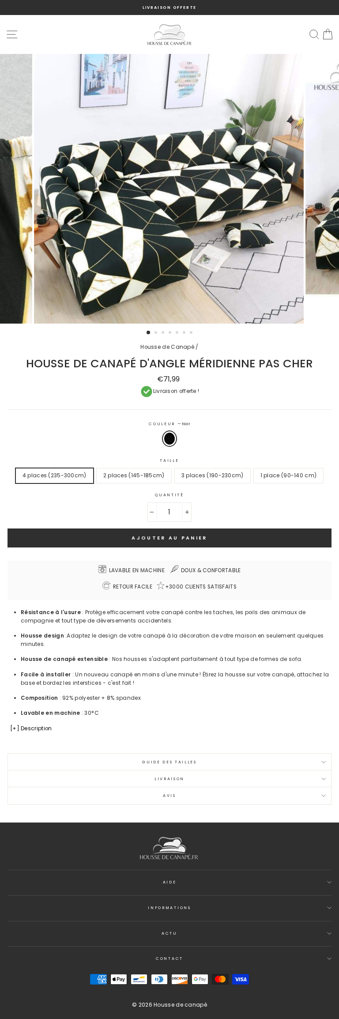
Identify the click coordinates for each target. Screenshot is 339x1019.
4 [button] (171, 333)
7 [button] (192, 333)
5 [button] (178, 333)
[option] (169, 7)
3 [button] (164, 333)
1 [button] (149, 333)
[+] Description (31, 728)
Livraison (169, 778)
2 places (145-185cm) (134, 475)
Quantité (169, 495)
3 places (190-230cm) (212, 475)
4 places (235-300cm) (55, 475)
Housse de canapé (180, 1004)
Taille (169, 460)
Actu (169, 933)
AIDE (170, 882)
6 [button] (185, 333)
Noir (169, 438)
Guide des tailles (169, 762)
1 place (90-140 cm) (288, 475)
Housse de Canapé (167, 347)
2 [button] (156, 333)
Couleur (169, 423)
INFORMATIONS (169, 907)
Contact (169, 958)
